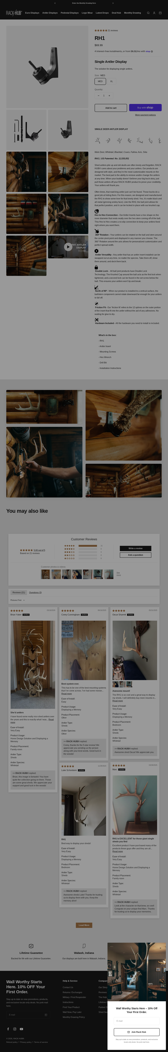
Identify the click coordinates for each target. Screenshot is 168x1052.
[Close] (160, 948)
